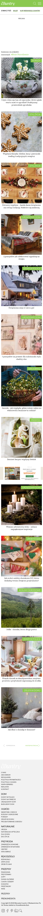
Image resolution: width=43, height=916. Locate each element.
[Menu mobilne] (39, 3)
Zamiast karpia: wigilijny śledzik (21, 459)
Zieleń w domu (32, 690)
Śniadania (5, 872)
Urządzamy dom (31, 217)
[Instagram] (3, 911)
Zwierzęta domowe (9, 844)
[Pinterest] (12, 911)
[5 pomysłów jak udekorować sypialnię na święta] (21, 234)
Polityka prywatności (11, 780)
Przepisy (35, 420)
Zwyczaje (5, 862)
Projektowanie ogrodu (11, 822)
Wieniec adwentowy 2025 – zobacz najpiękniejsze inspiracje (21, 528)
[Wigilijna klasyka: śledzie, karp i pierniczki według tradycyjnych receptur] (21, 131)
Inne (3, 889)
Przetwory (6, 886)
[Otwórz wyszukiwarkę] (35, 3)
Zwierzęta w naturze (10, 847)
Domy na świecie (8, 799)
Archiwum (5, 775)
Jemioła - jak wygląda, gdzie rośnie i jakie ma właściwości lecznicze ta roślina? (21, 409)
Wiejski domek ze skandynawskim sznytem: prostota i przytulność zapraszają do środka (21, 679)
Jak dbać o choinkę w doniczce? (21, 729)
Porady (36, 60)
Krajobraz (34, 368)
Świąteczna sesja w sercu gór (21, 308)
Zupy (3, 877)
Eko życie (5, 837)
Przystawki (6, 874)
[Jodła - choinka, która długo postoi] (21, 607)
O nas (3, 773)
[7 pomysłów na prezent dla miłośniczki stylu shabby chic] (21, 334)
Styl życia (35, 114)
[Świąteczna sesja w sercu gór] (21, 285)
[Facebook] (7, 911)
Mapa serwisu (7, 784)
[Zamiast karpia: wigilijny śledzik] (21, 437)
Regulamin (6, 777)
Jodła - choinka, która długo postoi (21, 629)
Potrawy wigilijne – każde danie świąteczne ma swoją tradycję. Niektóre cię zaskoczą (21, 206)
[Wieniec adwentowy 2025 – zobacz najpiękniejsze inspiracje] (21, 504)
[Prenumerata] (16, 910)
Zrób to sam (33, 539)
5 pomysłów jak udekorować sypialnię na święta (22, 257)
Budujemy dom (7, 804)
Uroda (4, 829)
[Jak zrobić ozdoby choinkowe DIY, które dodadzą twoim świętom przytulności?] (21, 556)
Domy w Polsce (32, 268)
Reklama (5, 787)
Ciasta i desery (7, 882)
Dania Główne (7, 879)
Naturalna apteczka (10, 832)
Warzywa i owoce (9, 812)
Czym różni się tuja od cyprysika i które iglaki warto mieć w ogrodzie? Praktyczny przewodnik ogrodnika (21, 102)
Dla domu (5, 834)
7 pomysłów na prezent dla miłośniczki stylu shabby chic (21, 357)
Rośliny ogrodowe (29, 590)
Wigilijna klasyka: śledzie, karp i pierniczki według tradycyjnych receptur (21, 154)
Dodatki (4, 884)
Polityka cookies (8, 782)
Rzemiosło (5, 859)
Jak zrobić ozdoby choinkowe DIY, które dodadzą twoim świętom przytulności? (21, 579)
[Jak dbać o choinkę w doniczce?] (21, 707)
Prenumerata (8, 898)
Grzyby (4, 849)
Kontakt (5, 789)
